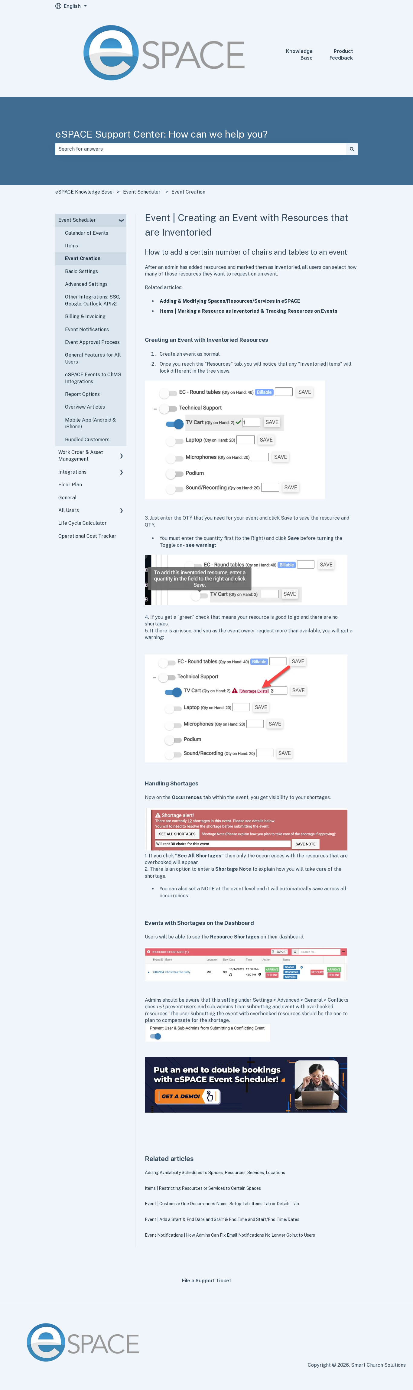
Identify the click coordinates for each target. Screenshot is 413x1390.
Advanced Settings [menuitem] (86, 284)
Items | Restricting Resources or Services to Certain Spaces (203, 1188)
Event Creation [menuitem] (82, 258)
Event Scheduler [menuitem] (77, 220)
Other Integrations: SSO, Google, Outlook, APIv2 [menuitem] (92, 300)
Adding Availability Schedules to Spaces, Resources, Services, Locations (215, 1172)
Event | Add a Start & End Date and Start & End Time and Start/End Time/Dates (222, 1219)
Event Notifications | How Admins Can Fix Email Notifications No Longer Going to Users (230, 1235)
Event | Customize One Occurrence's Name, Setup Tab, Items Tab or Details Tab (222, 1203)
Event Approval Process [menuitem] (92, 342)
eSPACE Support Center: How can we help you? (161, 134)
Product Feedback (341, 54)
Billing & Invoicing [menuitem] (85, 316)
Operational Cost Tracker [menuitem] (87, 536)
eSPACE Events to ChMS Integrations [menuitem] (93, 378)
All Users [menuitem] (68, 510)
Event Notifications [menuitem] (87, 329)
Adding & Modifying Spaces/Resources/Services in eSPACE (230, 301)
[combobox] (200, 149)
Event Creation (188, 192)
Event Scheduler (142, 192)
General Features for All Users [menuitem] (93, 358)
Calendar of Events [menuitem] (86, 233)
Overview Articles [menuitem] (85, 407)
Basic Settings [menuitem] (81, 271)
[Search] (352, 149)
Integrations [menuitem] (72, 472)
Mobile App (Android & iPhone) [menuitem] (90, 423)
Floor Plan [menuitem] (70, 485)
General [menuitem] (67, 498)
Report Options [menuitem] (82, 394)
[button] (121, 220)
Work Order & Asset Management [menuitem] (80, 455)
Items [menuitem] (71, 246)
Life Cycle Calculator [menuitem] (82, 523)
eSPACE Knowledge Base (83, 192)
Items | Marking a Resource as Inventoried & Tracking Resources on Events (248, 311)
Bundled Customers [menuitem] (87, 439)
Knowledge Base (299, 54)
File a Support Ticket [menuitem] (206, 1280)
